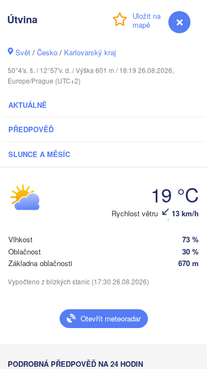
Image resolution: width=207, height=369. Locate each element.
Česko (47, 52)
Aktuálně (27, 105)
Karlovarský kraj (90, 52)
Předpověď (31, 129)
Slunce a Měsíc (39, 154)
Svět (22, 52)
